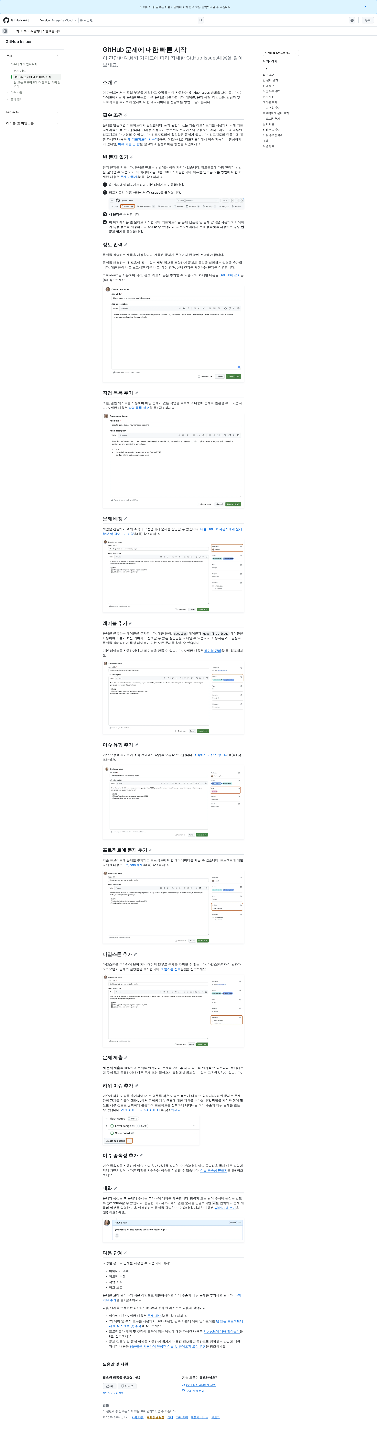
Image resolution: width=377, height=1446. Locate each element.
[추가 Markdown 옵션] (295, 53)
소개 (107, 82)
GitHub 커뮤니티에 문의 (201, 1385)
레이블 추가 (115, 623)
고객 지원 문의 (195, 1390)
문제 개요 (154, 1316)
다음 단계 (113, 1253)
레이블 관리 (212, 651)
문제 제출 (113, 1057)
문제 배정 (113, 519)
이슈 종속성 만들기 (213, 1170)
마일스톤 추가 (117, 954)
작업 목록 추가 (118, 393)
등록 (368, 20)
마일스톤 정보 (171, 969)
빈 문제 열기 (116, 157)
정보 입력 (113, 244)
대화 (107, 1188)
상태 (170, 1417)
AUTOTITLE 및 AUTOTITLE (141, 1110)
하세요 (176, 1110)
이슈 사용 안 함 (129, 144)
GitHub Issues (18, 41)
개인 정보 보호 (155, 1417)
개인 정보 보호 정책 (113, 1393)
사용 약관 (138, 1417)
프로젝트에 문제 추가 (125, 850)
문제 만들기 (128, 177)
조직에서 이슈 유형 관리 (211, 755)
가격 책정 (182, 1417)
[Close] (366, 6)
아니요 (129, 1386)
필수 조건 (113, 115)
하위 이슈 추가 (118, 1085)
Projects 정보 (133, 865)
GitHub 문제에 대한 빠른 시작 (42, 31)
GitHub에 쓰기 (230, 275)
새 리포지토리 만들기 (143, 139)
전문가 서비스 (199, 1417)
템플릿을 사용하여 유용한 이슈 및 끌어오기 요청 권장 (168, 1346)
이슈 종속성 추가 (120, 1155)
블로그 (215, 1417)
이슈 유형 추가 (118, 745)
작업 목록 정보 (138, 408)
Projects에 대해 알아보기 (222, 1331)
